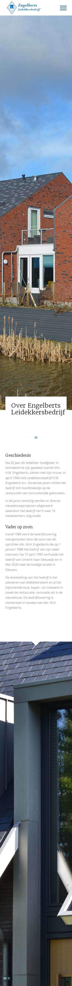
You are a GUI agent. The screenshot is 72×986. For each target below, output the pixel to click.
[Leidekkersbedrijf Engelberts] (29, 7)
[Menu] (61, 7)
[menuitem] (61, 7)
